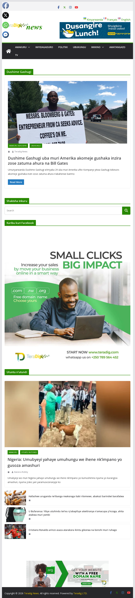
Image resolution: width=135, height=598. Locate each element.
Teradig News (20, 151)
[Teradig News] (9, 51)
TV (16, 55)
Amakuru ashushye (18, 146)
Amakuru (21, 47)
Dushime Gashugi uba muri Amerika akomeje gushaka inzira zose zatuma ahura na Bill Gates (64, 160)
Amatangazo (117, 47)
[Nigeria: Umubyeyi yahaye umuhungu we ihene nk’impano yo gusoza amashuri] (67, 414)
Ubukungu (79, 47)
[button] (28, 47)
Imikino (95, 47)
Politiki (63, 47)
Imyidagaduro (44, 47)
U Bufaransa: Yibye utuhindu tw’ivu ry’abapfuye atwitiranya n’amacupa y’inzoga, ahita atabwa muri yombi (76, 513)
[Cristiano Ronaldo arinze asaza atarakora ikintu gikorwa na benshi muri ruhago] (15, 531)
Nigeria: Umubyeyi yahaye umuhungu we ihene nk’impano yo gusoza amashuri (65, 462)
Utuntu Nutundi (29, 452)
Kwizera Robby (21, 472)
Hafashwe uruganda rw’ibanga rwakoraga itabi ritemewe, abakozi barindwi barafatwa (76, 496)
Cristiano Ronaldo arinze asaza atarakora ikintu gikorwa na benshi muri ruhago (73, 530)
